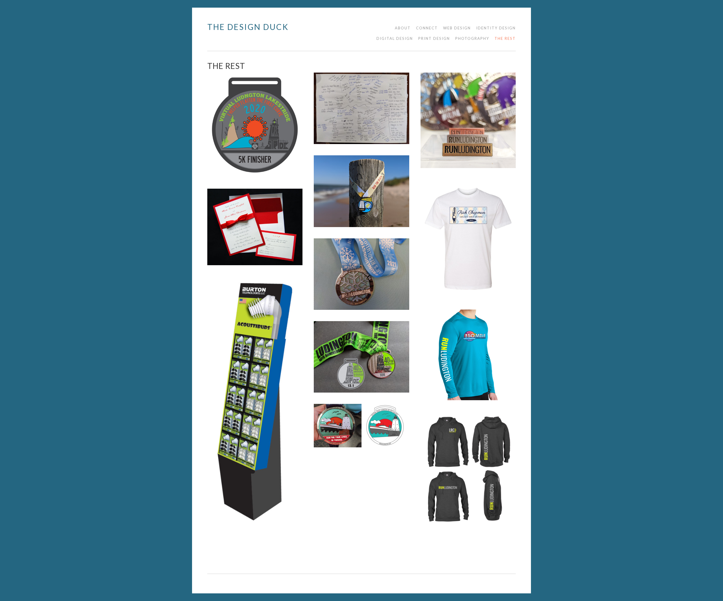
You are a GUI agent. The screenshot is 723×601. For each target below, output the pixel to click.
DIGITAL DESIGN (394, 38)
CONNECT (427, 28)
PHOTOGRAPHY (472, 38)
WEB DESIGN (457, 28)
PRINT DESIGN (434, 38)
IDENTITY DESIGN (496, 28)
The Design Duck (248, 27)
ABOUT (403, 28)
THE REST (505, 38)
